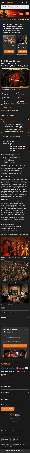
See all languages (22, 103)
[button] (15, 116)
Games (7, 19)
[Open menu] (3, 2)
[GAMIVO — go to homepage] (10, 3)
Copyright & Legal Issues (15, 430)
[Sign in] (22, 2)
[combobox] (15, 7)
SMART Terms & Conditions (19, 434)
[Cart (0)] (27, 2)
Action (3, 308)
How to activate (8, 107)
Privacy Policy (4, 430)
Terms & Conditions (16, 341)
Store (4, 19)
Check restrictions (22, 99)
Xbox (11, 19)
